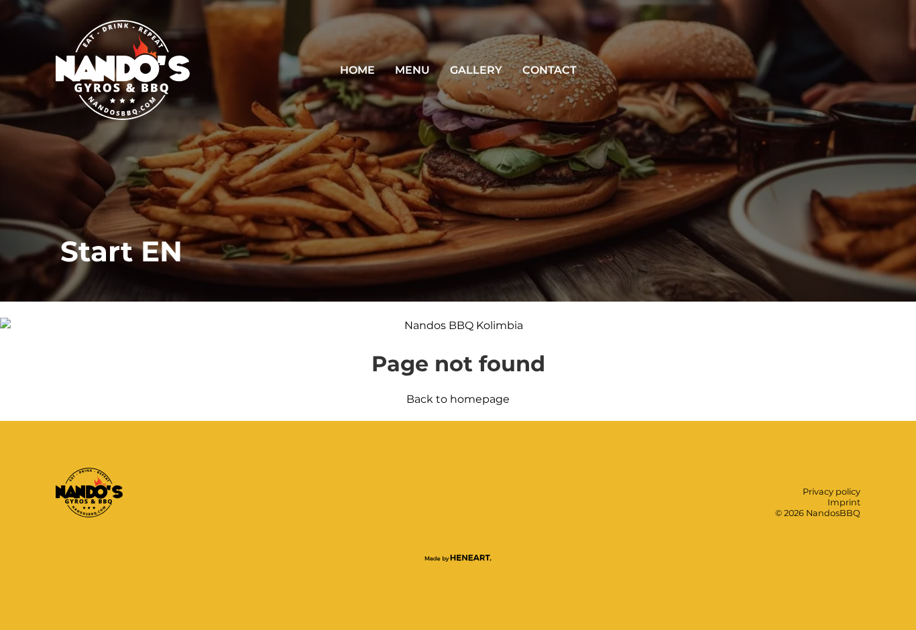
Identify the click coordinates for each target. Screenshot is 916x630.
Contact (549, 70)
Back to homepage (458, 399)
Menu (412, 70)
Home (357, 70)
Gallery (476, 70)
